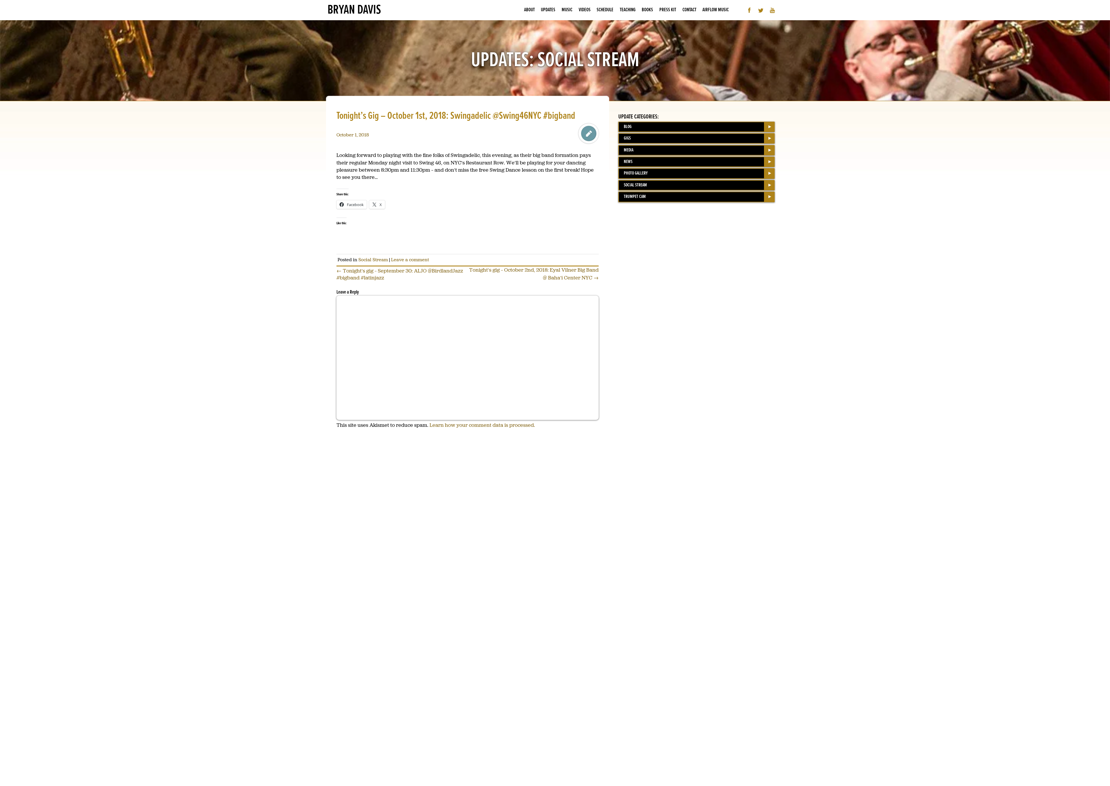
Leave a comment (410, 260)
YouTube (772, 10)
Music (567, 10)
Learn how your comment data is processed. (482, 425)
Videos (585, 10)
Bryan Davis (354, 10)
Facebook (749, 10)
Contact (689, 10)
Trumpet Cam (635, 197)
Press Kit (667, 10)
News (628, 162)
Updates (548, 10)
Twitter (761, 10)
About (529, 10)
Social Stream (373, 260)
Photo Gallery (636, 173)
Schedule (605, 10)
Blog (628, 127)
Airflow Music (715, 10)
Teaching (628, 10)
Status (588, 133)
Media (628, 150)
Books (647, 10)
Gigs (627, 138)
